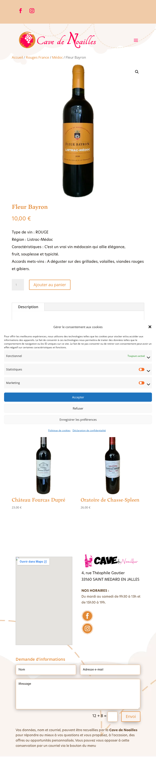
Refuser (78, 408)
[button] (150, 327)
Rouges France (37, 57)
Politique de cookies (59, 430)
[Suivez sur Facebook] (20, 11)
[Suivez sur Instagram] (32, 11)
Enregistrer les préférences (78, 419)
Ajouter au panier (50, 284)
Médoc (57, 57)
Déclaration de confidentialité (89, 430)
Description (28, 306)
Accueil (17, 57)
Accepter (78, 397)
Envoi (131, 716)
